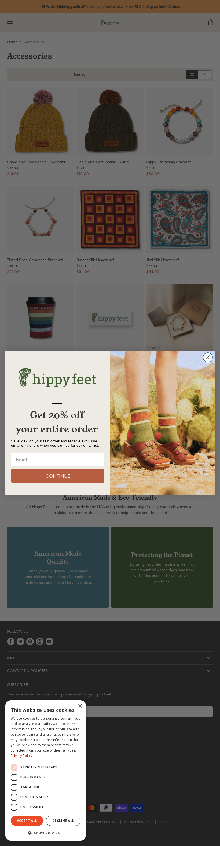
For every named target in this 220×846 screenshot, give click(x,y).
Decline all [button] (63, 820)
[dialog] (45, 770)
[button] (45, 832)
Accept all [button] (27, 820)
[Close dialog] (207, 357)
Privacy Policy (21, 755)
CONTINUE (57, 476)
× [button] (80, 706)
